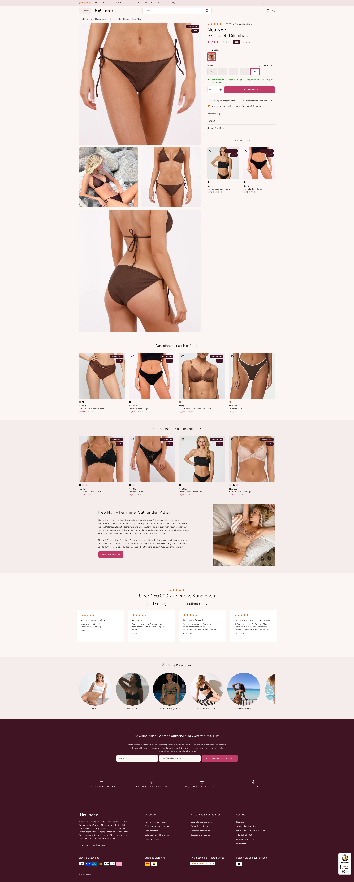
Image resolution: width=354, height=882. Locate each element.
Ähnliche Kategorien (177, 665)
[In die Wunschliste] (82, 26)
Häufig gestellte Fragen (155, 822)
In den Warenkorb (249, 89)
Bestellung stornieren (200, 835)
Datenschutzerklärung (200, 830)
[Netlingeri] (104, 11)
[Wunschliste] (267, 10)
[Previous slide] (147, 603)
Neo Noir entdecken (111, 554)
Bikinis (112, 18)
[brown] (211, 56)
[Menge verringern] (210, 89)
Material (211, 120)
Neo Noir (136, 18)
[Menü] (349, 854)
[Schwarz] (208, 182)
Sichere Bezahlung (215, 128)
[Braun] (80, 402)
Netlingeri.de (89, 874)
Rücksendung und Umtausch (158, 826)
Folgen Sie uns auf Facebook (92, 845)
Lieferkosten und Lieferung (157, 835)
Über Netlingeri (152, 839)
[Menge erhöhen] (220, 89)
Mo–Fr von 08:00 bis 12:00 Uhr (250, 830)
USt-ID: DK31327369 (246, 839)
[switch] (345, 871)
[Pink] (86, 485)
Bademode (100, 18)
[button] (177, 11)
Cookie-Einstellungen (199, 826)
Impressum (241, 843)
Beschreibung (213, 113)
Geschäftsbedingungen (201, 822)
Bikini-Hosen (123, 18)
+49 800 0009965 (245, 835)
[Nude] (83, 485)
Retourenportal (151, 830)
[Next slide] (207, 603)
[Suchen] (207, 10)
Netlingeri (240, 822)
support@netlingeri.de (246, 826)
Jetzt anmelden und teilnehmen (220, 758)
